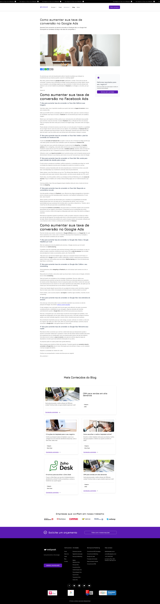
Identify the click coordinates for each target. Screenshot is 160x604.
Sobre (78, 7)
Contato (66, 561)
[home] (44, 7)
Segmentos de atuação (77, 554)
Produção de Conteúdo (92, 559)
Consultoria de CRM (91, 564)
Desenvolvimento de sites (92, 561)
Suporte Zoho (76, 574)
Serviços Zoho (76, 564)
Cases (60, 7)
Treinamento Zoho (76, 577)
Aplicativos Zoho (76, 562)
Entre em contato (107, 92)
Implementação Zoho (77, 569)
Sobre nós (66, 554)
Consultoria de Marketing (92, 554)
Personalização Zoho (77, 572)
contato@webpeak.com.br (110, 554)
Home (65, 551)
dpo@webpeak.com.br (110, 551)
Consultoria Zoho (76, 567)
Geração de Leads (91, 556)
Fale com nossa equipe (101, 532)
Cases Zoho (75, 579)
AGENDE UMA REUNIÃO (53, 565)
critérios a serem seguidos (63, 304)
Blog (73, 7)
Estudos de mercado (77, 551)
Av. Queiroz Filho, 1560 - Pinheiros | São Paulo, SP (110, 559)
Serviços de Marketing (77, 556)
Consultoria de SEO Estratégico (94, 551)
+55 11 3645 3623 (109, 556)
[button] (54, 7)
